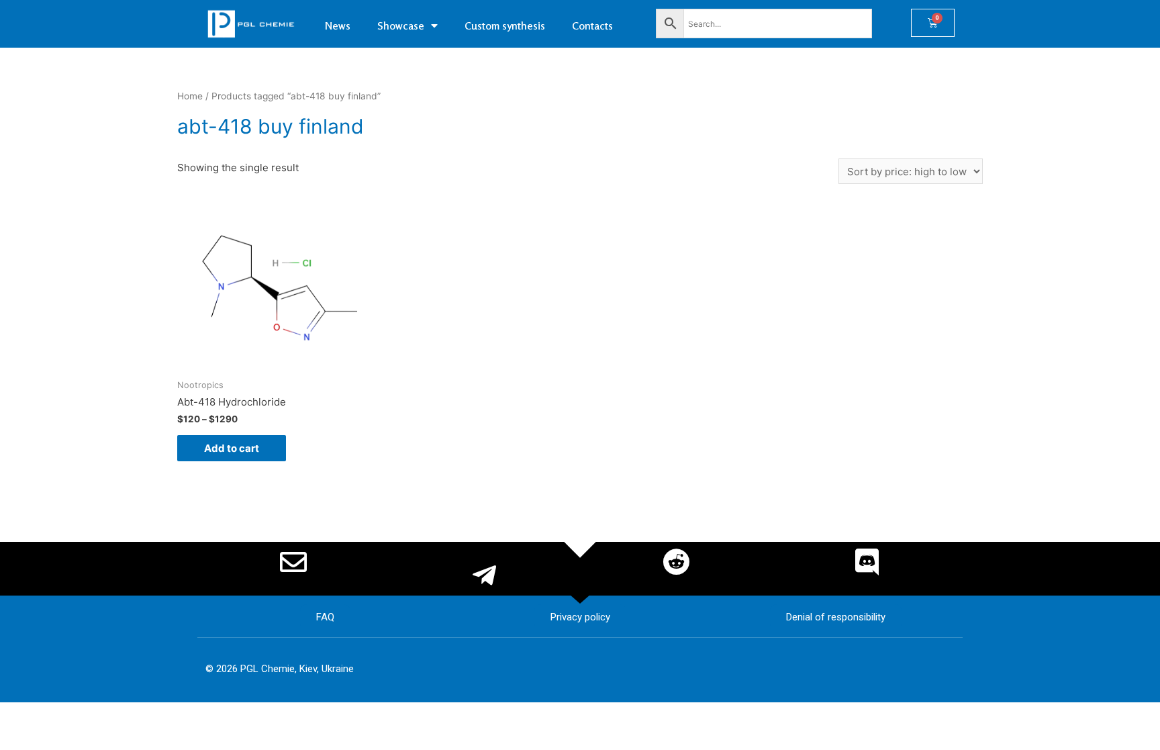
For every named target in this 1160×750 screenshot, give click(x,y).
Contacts (592, 25)
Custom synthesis (505, 25)
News (337, 25)
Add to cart (231, 448)
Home (190, 96)
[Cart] (933, 23)
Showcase (400, 25)
